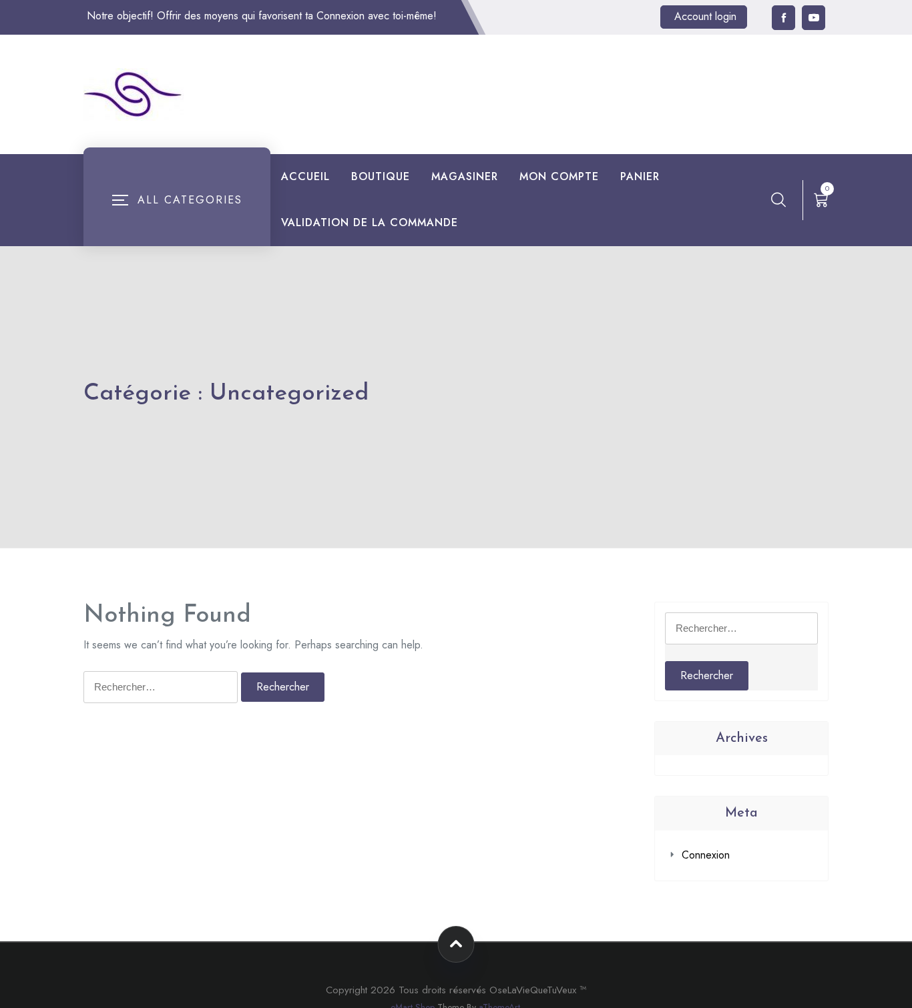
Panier (640, 176)
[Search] (778, 199)
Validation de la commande (369, 222)
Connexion (706, 855)
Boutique (380, 176)
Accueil (305, 176)
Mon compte (559, 176)
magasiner (464, 176)
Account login (705, 16)
